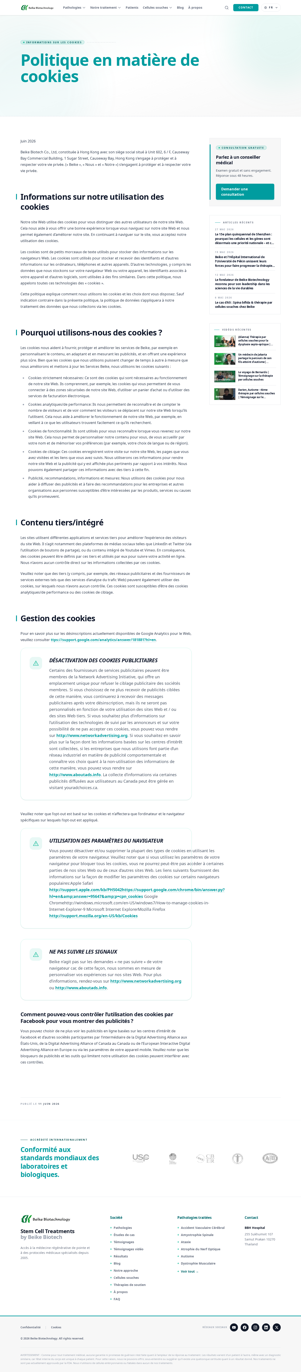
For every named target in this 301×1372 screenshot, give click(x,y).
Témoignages (124, 1242)
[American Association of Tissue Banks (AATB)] (271, 1158)
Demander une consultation (234, 192)
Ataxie (186, 1242)
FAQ (117, 1299)
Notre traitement (103, 7)
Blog (180, 7)
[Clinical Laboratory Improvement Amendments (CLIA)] (173, 1158)
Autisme (187, 1256)
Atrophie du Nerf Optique (200, 1249)
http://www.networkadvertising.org (91, 735)
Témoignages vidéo (128, 1249)
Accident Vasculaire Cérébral (203, 1228)
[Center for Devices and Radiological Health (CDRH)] (206, 1158)
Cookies (56, 1327)
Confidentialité (30, 1327)
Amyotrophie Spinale (197, 1235)
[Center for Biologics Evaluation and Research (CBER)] (238, 1158)
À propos (195, 7)
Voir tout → (190, 1271)
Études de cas (124, 1235)
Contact (246, 7)
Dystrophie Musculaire (198, 1263)
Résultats (121, 1256)
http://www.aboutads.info (75, 774)
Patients (132, 7)
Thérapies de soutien (130, 1285)
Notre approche (126, 1270)
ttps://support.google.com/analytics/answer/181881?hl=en (103, 639)
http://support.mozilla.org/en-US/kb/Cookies (93, 915)
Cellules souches (155, 7)
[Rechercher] (227, 8)
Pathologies (72, 7)
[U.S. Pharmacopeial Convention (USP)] (141, 1158)
